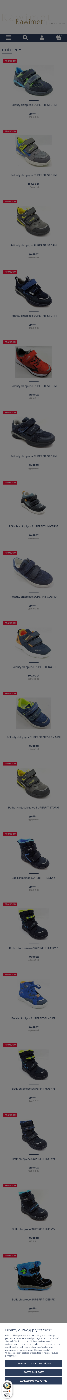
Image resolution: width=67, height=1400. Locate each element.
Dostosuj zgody (34, 1372)
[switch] (7, 1395)
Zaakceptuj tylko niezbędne (33, 1363)
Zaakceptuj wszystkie (33, 1381)
